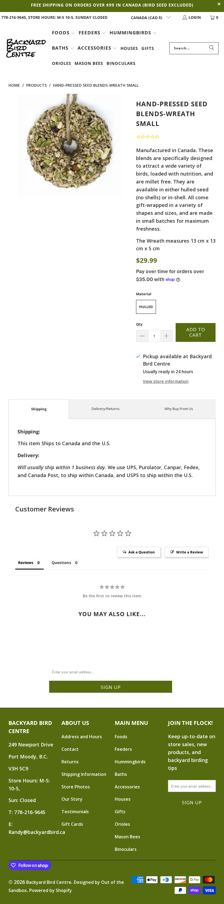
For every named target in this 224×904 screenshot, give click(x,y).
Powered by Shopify (50, 890)
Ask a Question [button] (141, 552)
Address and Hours (81, 737)
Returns (70, 762)
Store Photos (75, 787)
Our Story (71, 799)
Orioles (122, 824)
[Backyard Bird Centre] (25, 48)
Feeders (123, 749)
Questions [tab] (61, 562)
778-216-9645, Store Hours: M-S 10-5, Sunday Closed (54, 17)
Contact (70, 749)
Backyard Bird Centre (48, 882)
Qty (139, 324)
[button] (63, 33)
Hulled (146, 306)
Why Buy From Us (178, 408)
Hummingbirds (130, 762)
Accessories (127, 787)
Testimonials (75, 812)
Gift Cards (72, 824)
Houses (123, 799)
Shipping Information (83, 774)
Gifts (120, 812)
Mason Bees (127, 837)
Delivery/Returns (106, 408)
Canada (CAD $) (147, 17)
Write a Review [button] (189, 552)
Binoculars (126, 849)
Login (194, 17)
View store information (165, 381)
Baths (121, 774)
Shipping (38, 408)
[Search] (212, 48)
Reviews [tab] (25, 562)
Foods (121, 737)
